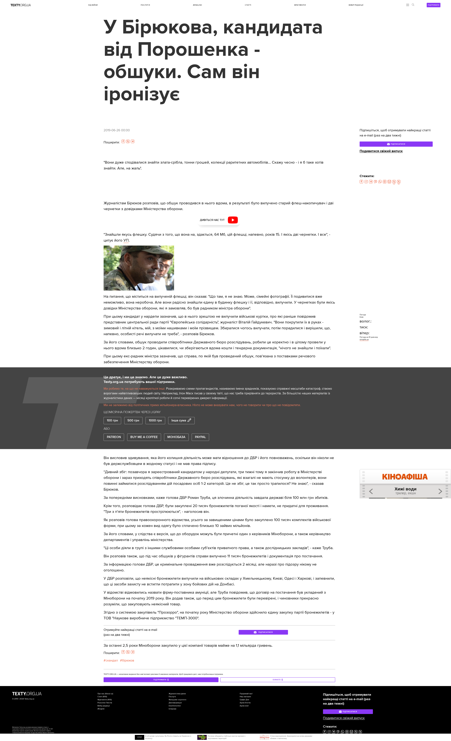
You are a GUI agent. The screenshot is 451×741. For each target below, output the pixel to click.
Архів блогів (245, 703)
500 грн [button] (133, 420)
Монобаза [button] (176, 437)
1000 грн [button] (155, 420)
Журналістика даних (177, 694)
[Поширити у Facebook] (123, 141)
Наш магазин (245, 696)
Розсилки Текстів (104, 703)
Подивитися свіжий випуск (381, 151)
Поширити (112, 142)
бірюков (128, 660)
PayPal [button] (200, 437)
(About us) (109, 694)
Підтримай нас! (246, 694)
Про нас (100, 694)
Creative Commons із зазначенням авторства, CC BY (36, 729)
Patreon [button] (114, 437)
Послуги (172, 696)
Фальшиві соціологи (177, 699)
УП (126, 240)
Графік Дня (244, 699)
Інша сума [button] (178, 420)
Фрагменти (102, 699)
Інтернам (172, 709)
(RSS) (105, 696)
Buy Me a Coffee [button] (144, 437)
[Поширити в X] (128, 141)
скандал (112, 660)
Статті (99, 696)
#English (101, 709)
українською (29, 731)
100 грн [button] (112, 420)
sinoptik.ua (364, 339)
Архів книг (244, 706)
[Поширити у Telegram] (132, 141)
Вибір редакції (103, 706)
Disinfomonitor (175, 706)
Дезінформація (175, 703)
